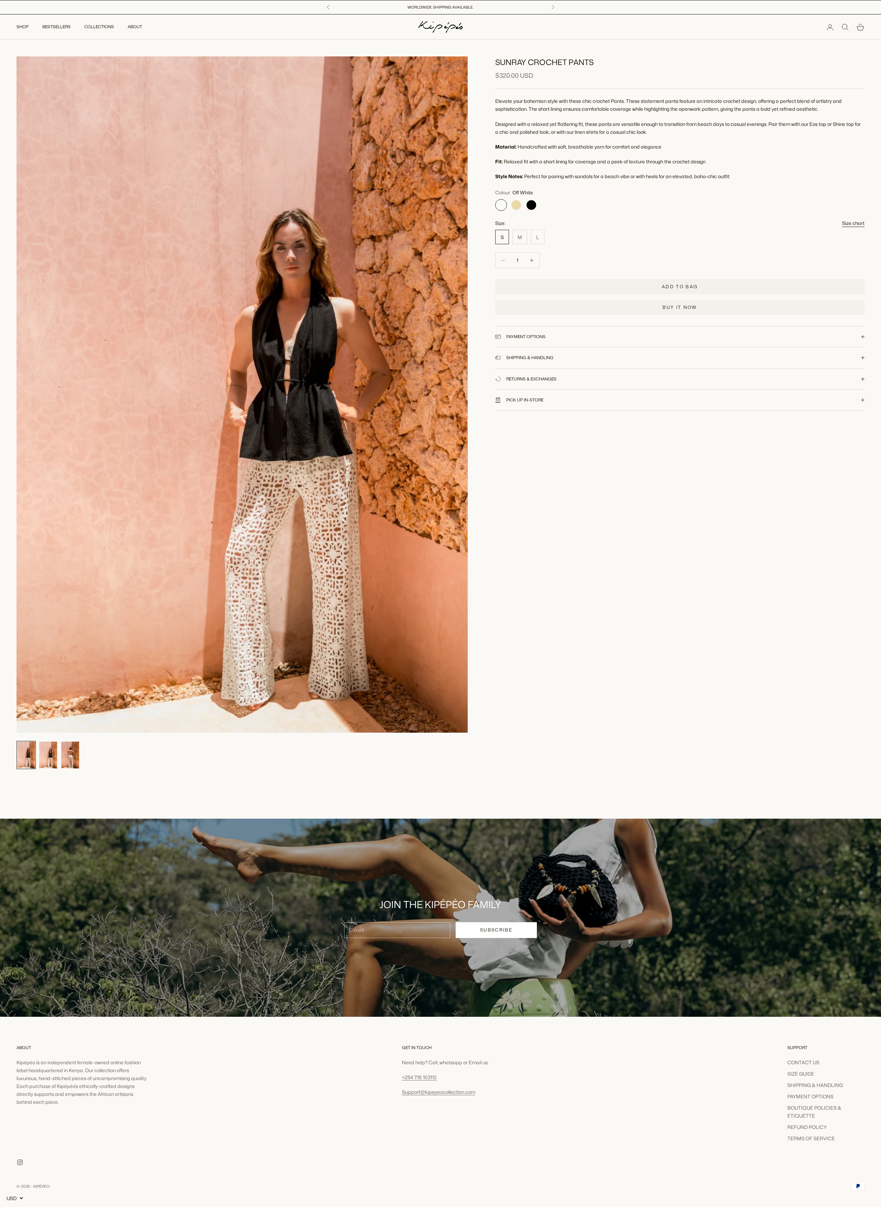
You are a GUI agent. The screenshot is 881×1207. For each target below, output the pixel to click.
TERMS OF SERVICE (811, 1138)
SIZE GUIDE (800, 1073)
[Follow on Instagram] (20, 1162)
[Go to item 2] (48, 755)
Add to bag (680, 286)
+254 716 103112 (419, 1077)
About (135, 27)
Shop (23, 27)
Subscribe (496, 930)
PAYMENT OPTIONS (810, 1096)
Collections (99, 27)
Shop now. (497, 7)
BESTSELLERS (56, 27)
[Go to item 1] (26, 755)
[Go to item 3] (70, 755)
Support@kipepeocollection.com (438, 1092)
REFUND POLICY (807, 1127)
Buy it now (679, 307)
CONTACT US (803, 1062)
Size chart (853, 223)
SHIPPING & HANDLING (815, 1085)
